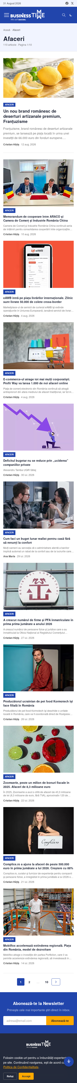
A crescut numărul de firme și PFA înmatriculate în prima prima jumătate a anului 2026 (38, 622)
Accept (26, 1076)
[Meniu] (6, 15)
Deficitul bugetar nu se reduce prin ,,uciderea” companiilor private (35, 462)
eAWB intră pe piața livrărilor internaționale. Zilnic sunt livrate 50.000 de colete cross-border (38, 300)
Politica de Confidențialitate (20, 1067)
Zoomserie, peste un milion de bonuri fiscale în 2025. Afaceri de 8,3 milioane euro (36, 784)
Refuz (10, 1076)
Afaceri (9, 104)
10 (46, 982)
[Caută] (64, 15)
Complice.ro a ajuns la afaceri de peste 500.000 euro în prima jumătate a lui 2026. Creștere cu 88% (38, 866)
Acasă (6, 30)
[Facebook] (67, 3)
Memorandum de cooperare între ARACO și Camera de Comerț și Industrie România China (35, 218)
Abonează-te (60, 1021)
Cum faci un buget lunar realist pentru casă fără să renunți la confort (36, 540)
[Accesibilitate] (69, 1062)
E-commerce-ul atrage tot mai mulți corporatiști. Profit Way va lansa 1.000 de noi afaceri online (36, 381)
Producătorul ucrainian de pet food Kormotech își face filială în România (38, 703)
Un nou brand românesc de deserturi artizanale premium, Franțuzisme (32, 116)
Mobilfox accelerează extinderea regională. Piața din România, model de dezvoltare (37, 947)
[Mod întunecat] (71, 15)
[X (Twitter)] (72, 3)
